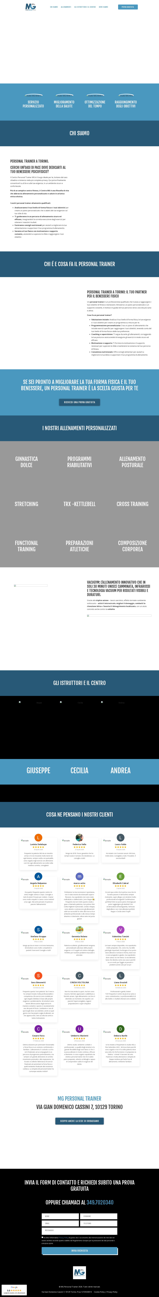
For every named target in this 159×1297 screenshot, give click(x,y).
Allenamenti (66, 7)
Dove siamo (103, 7)
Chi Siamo (54, 7)
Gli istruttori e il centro (85, 7)
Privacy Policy (63, 1238)
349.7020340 (100, 1202)
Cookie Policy (99, 1292)
